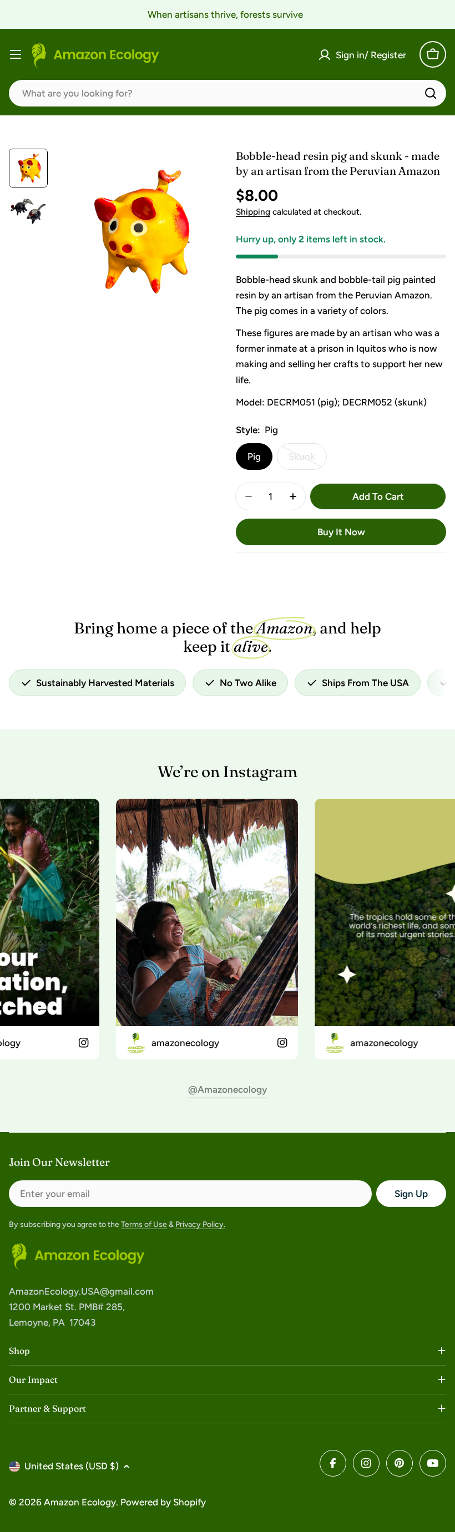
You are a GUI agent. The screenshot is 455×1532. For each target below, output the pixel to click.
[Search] (430, 93)
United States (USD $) (71, 1466)
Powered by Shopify (163, 1502)
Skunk (308, 460)
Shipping (253, 211)
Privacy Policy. (200, 1224)
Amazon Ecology (80, 1502)
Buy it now (341, 531)
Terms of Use (144, 1224)
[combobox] (227, 93)
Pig (254, 456)
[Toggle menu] (15, 54)
